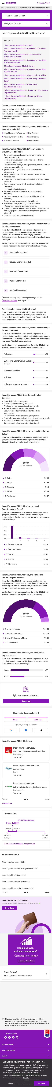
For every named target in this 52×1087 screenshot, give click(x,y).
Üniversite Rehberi (9, 300)
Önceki (4, 799)
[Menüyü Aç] (3, 2)
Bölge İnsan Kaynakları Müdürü (13, 862)
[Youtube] (17, 1037)
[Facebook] (5, 1037)
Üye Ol (15, 720)
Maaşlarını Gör (19, 844)
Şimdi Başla (9, 908)
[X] (9, 1037)
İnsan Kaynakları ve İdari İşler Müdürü (16, 882)
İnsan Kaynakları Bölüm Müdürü (14, 875)
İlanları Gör (26, 701)
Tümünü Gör (7, 804)
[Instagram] (13, 1037)
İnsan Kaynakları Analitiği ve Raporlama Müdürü (20, 869)
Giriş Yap (37, 720)
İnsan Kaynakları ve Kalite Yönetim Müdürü (18, 888)
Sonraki (47, 799)
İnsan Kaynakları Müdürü (9, 8)
